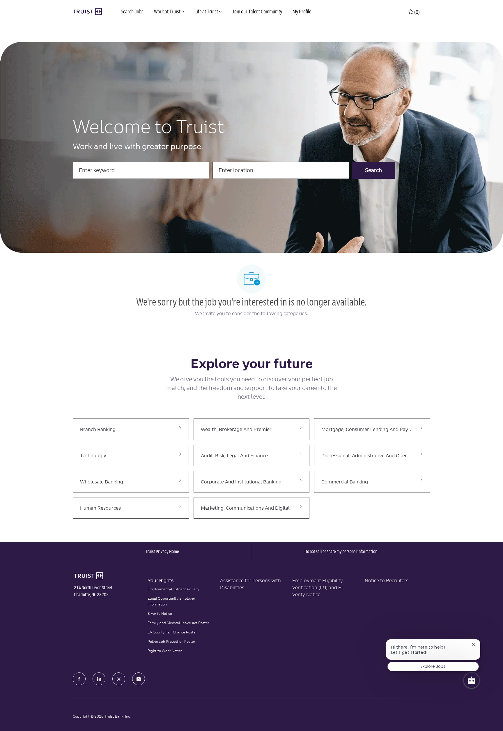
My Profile (302, 11)
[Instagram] (138, 678)
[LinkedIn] (99, 678)
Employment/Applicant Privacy (173, 589)
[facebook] (79, 678)
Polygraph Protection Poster (171, 641)
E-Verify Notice (160, 613)
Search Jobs (132, 11)
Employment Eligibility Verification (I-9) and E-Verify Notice (317, 587)
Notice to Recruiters (386, 580)
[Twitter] (118, 678)
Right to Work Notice (165, 651)
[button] (373, 170)
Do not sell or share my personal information (340, 551)
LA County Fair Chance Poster (172, 632)
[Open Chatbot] (471, 680)
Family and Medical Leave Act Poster (178, 623)
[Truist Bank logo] (88, 575)
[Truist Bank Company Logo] (87, 11)
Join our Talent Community (257, 11)
